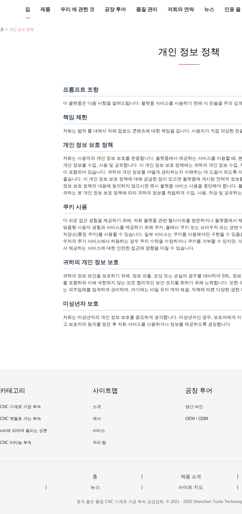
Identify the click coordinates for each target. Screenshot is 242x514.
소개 (97, 406)
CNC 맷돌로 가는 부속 (20, 418)
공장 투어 (115, 9)
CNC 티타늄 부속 (16, 442)
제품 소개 (191, 476)
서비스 (99, 430)
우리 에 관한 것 (77, 9)
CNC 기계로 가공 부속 (20, 406)
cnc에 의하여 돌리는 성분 (23, 430)
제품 (45, 9)
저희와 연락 (181, 9)
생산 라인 (194, 406)
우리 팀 (99, 442)
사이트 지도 (190, 487)
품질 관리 (147, 9)
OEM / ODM (196, 418)
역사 (97, 418)
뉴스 (209, 9)
